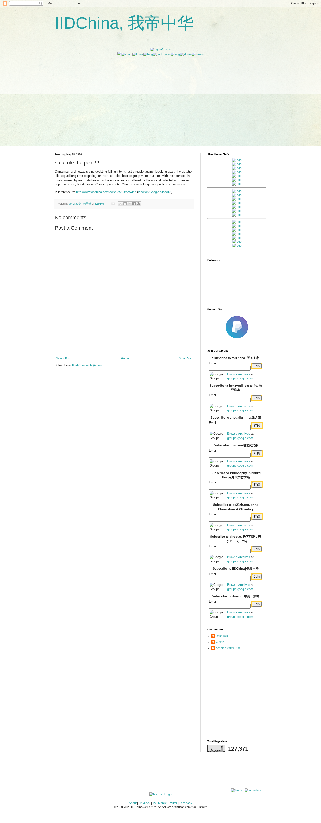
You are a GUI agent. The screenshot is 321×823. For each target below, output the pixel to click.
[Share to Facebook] (134, 203)
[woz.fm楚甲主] (237, 245)
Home (125, 358)
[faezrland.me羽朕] (237, 172)
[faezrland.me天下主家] (160, 794)
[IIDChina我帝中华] (237, 203)
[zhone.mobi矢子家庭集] (237, 207)
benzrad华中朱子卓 (228, 648)
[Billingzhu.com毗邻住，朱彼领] (237, 195)
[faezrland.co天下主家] (237, 226)
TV (154, 803)
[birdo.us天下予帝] (237, 211)
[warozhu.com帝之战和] (237, 241)
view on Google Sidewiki (154, 192)
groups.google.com (240, 378)
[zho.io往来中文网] (237, 168)
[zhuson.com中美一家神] (237, 199)
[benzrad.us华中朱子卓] (237, 164)
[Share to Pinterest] (138, 203)
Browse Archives (238, 374)
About (133, 803)
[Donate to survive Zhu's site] (237, 340)
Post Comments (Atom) (87, 365)
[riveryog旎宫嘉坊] (237, 183)
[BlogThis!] (125, 203)
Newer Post (63, 358)
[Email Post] (113, 203)
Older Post (185, 358)
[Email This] (120, 203)
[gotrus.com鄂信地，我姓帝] (237, 191)
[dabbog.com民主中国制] (237, 230)
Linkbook (144, 803)
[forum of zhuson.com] (253, 790)
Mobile (162, 803)
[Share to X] (129, 203)
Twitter (173, 803)
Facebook (185, 803)
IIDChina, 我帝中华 (124, 23)
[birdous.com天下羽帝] (237, 214)
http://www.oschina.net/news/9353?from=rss (106, 192)
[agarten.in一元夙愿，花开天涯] (237, 180)
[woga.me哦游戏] (237, 234)
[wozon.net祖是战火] (237, 222)
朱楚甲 (220, 642)
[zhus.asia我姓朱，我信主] (237, 176)
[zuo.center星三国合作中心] (237, 238)
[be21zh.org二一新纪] (237, 160)
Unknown (222, 636)
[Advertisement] (160, 89)
